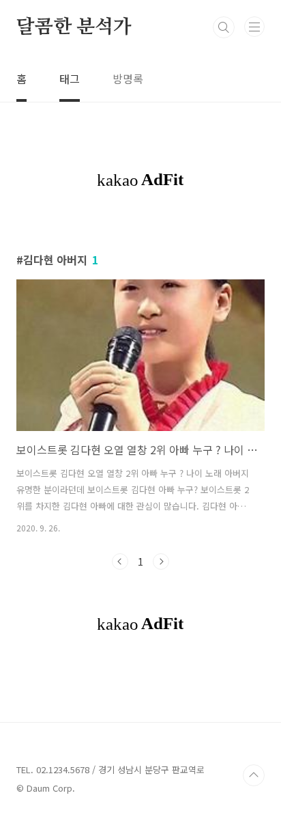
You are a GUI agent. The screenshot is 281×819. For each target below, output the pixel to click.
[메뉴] (254, 26)
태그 (69, 78)
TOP (254, 775)
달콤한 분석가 (74, 27)
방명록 (128, 78)
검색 (223, 27)
